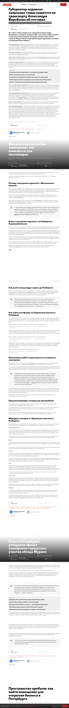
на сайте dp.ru (20, 197)
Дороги (54, 633)
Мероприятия (41, 4)
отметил (16, 214)
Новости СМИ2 (12, 136)
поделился (33, 382)
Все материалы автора (23, 28)
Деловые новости (33, 633)
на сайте (17, 246)
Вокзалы (55, 506)
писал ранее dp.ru (15, 44)
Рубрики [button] (24, 4)
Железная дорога (29, 506)
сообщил (58, 343)
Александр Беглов (21, 635)
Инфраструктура (12, 508)
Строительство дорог (12, 635)
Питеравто (20, 98)
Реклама (48, 4)
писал (16, 594)
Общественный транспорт (48, 506)
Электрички (18, 506)
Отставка (17, 129)
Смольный (22, 129)
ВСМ (41, 506)
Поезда (34, 506)
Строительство (41, 633)
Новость (12, 129)
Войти (63, 4)
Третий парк (27, 98)
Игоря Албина (42, 57)
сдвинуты (19, 201)
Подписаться (34, 1)
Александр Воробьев (45, 44)
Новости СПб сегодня (46, 508)
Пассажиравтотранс (22, 96)
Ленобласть (33, 508)
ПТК (32, 98)
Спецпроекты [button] (33, 4)
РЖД (38, 506)
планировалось (38, 200)
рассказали (19, 405)
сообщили (32, 364)
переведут (11, 293)
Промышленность (48, 633)
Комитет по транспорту (30, 129)
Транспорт (23, 506)
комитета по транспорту (28, 44)
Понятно (65, 705)
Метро (17, 508)
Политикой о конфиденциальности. (29, 706)
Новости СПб (38, 129)
